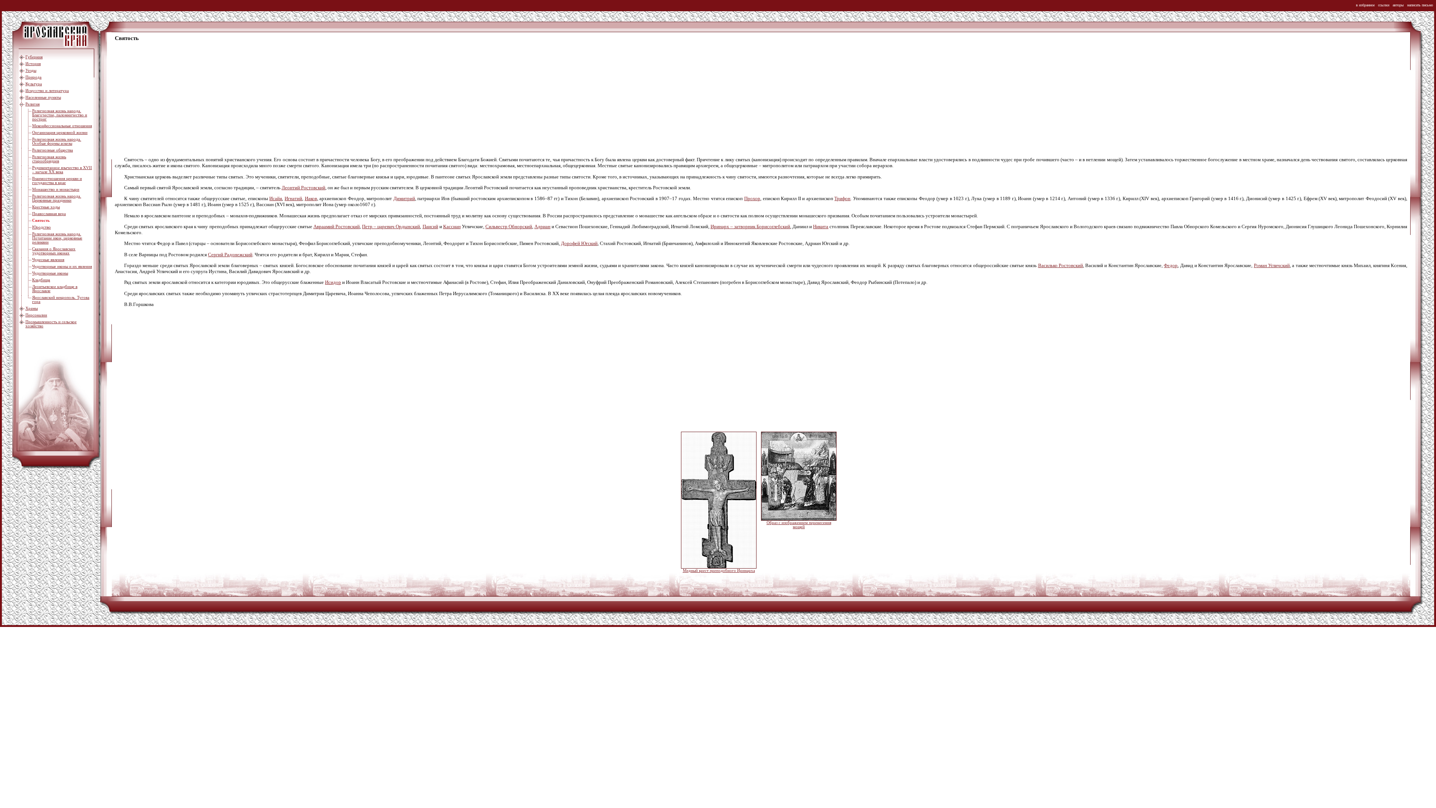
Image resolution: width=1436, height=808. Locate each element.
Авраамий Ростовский (336, 226)
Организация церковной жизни (60, 133)
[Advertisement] (339, 99)
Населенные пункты (43, 97)
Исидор (333, 282)
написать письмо (1420, 5)
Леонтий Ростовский (303, 187)
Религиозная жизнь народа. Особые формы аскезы (56, 141)
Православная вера (49, 214)
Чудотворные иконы (50, 273)
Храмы (31, 308)
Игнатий (293, 198)
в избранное (1365, 5)
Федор (1171, 265)
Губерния (34, 57)
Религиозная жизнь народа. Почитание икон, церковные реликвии (57, 238)
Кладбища (41, 280)
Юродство (41, 227)
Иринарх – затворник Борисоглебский (750, 226)
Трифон (842, 198)
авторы (1398, 5)
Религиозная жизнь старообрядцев (49, 159)
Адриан (542, 226)
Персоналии (36, 315)
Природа (33, 77)
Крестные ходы (46, 207)
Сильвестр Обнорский (508, 226)
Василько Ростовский (1060, 265)
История (33, 64)
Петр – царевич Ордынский (391, 226)
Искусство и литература (47, 91)
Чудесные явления (48, 260)
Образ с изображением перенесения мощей (799, 525)
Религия (32, 104)
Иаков (311, 198)
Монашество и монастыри (55, 189)
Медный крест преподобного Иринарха (719, 571)
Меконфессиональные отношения (62, 126)
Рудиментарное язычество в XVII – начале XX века (62, 170)
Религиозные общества (52, 150)
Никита (820, 226)
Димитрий (404, 198)
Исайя (275, 198)
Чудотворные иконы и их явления (62, 266)
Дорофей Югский (579, 243)
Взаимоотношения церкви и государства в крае (57, 181)
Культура (33, 84)
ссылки (1383, 5)
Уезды (30, 70)
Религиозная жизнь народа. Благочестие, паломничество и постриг (59, 115)
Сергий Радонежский (230, 254)
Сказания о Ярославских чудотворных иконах (54, 251)
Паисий (430, 226)
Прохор (752, 198)
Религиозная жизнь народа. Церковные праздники (56, 198)
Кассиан (452, 226)
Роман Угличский (1272, 265)
